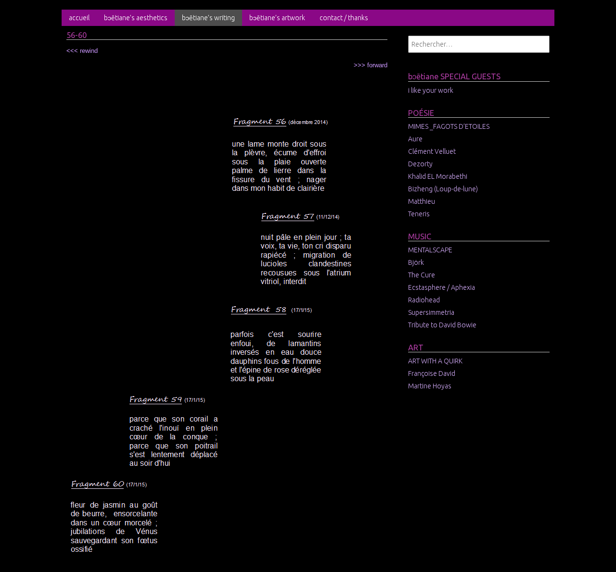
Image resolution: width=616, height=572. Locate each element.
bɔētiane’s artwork (277, 18)
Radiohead (424, 300)
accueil (79, 18)
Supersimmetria (431, 312)
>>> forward (370, 65)
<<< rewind (82, 50)
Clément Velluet (432, 151)
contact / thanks (344, 18)
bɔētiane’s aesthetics (135, 18)
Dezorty (420, 164)
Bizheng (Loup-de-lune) (443, 189)
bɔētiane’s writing (208, 18)
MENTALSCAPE (430, 250)
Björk (416, 262)
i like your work (430, 90)
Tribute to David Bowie (442, 325)
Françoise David (431, 373)
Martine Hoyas (429, 386)
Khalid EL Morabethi (437, 176)
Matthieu (421, 201)
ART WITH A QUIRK (435, 361)
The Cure (421, 275)
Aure (415, 139)
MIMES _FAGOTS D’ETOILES (448, 126)
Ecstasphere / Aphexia (441, 287)
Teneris (419, 214)
